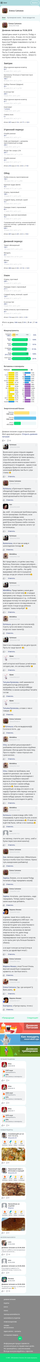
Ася (10, 504)
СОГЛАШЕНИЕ (8, 1335)
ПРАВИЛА (15, 1335)
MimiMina (13, 554)
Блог (4, 18)
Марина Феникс (15, 910)
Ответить (11, 476)
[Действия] (36, 447)
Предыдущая (8, 1018)
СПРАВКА (6, 1325)
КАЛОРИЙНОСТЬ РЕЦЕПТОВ (12, 1318)
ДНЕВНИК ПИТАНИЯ (9, 1299)
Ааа (10, 831)
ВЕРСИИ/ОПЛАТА (9, 1327)
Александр (13, 980)
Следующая (32, 1018)
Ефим (11, 656)
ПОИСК (6, 1310)
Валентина (7, 543)
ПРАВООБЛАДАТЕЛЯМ (10, 1322)
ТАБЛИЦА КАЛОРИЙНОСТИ (12, 1314)
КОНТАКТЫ (18, 1331)
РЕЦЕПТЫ (6, 1303)
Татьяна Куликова (11, 682)
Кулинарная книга (14, 18)
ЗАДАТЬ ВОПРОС (9, 1331)
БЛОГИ (6, 1307)
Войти (35, 3)
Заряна (6, 878)
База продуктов (29, 18)
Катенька (12, 445)
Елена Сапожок (16, 10)
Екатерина (7, 1006)
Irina (5, 745)
